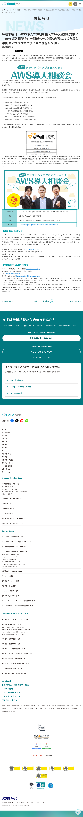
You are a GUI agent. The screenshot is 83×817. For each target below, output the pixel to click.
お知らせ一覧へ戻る (41, 301)
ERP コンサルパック (10, 700)
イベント (4, 441)
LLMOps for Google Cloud (9, 559)
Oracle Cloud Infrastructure (15, 613)
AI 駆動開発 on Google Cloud (12, 571)
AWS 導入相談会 (17, 380)
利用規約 (74, 708)
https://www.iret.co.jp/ (31, 249)
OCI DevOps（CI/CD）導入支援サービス (15, 664)
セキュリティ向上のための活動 (10, 705)
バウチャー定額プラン (8, 494)
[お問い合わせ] (70, 4)
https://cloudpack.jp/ (13, 274)
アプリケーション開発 (9, 586)
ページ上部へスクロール (80, 812)
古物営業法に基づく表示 (8, 711)
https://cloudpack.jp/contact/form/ (28, 276)
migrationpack (7, 513)
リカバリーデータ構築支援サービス (13, 649)
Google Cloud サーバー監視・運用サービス (16, 542)
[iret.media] (26, 420)
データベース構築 (7, 576)
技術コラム (5, 457)
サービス (4, 429)
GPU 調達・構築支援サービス (10, 566)
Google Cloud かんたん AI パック (11, 557)
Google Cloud (8, 531)
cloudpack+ (7, 681)
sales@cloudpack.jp (33, 269)
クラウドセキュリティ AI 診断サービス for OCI (15, 632)
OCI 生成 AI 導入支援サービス (11, 624)
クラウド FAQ (6, 454)
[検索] (75, 4)
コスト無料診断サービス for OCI (12, 669)
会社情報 (4, 444)
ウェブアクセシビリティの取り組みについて (56, 708)
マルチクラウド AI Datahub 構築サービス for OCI (16, 629)
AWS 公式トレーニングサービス (12, 523)
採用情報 (4, 447)
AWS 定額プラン (7, 503)
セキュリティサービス (11, 696)
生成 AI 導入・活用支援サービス (15, 685)
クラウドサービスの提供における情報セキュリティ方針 (57, 705)
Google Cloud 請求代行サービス (13, 537)
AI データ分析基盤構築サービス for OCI (13, 634)
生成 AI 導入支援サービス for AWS (13, 518)
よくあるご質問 (7, 466)
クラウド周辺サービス (11, 692)
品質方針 (4, 708)
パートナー (5, 450)
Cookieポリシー (28, 708)
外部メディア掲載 (7, 460)
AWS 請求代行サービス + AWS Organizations (14, 491)
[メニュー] (80, 4)
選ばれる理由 (6, 432)
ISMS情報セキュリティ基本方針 (30, 705)
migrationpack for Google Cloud (14, 547)
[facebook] (12, 420)
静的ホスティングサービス (10, 596)
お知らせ (19, 10)
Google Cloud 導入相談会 (21, 386)
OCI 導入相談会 (16, 393)
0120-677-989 (43, 351)
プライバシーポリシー (15, 708)
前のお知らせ (8, 301)
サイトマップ (6, 472)
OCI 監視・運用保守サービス (11, 644)
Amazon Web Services (12, 478)
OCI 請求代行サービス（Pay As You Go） (15, 619)
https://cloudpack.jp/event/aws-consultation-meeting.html (38, 225)
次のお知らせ (74, 301)
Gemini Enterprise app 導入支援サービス (13, 564)
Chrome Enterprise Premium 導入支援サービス (18, 601)
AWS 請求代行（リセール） (11, 484)
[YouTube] (21, 420)
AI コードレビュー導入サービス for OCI (13, 627)
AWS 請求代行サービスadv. (9, 489)
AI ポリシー (39, 708)
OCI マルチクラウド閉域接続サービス (14, 659)
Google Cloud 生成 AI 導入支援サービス (15, 552)
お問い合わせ (6, 469)
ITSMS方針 (78, 705)
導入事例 (4, 435)
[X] (17, 420)
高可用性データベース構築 (10, 581)
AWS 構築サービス (8, 508)
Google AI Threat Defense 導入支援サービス (17, 606)
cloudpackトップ (9, 10)
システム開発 (7, 688)
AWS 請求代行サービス (8, 486)
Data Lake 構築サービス (10, 591)
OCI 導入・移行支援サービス (11, 639)
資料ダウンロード (7, 463)
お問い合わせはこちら (43, 338)
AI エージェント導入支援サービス (11, 554)
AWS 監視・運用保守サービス (11, 498)
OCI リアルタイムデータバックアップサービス (17, 654)
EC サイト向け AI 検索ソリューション (12, 561)
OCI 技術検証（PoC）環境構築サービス (15, 673)
